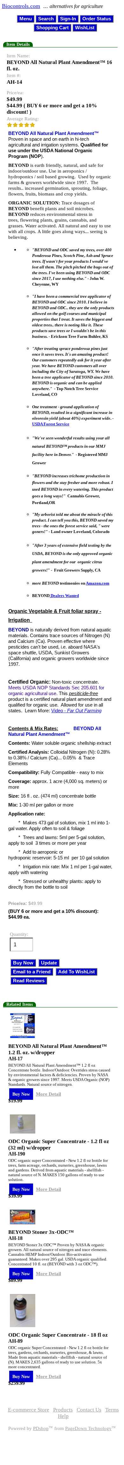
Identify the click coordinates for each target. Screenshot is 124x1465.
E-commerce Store (28, 1410)
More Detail (48, 1094)
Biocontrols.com (21, 6)
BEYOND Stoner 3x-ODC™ (41, 1232)
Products (63, 1410)
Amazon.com (97, 583)
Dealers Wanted (64, 595)
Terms (112, 1410)
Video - (76, 710)
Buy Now (21, 1094)
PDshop (41, 1428)
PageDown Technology (88, 1428)
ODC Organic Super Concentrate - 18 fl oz (58, 1335)
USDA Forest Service (50, 424)
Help (63, 1416)
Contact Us (89, 1410)
